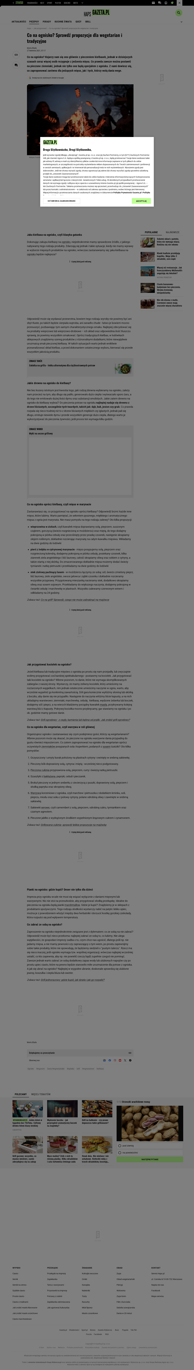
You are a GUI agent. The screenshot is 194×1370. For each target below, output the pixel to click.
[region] (97, 172)
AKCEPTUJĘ (141, 201)
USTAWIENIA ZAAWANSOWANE (61, 201)
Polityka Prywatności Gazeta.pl (127, 192)
